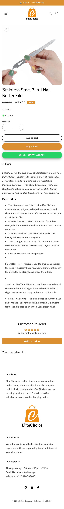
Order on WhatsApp (32, 155)
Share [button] (8, 163)
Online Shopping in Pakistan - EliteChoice (35, 501)
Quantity (6, 121)
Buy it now (32, 146)
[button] (6, 13)
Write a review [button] (32, 341)
